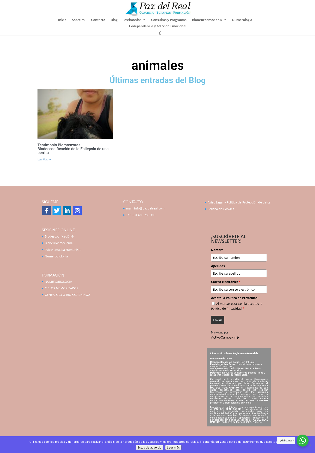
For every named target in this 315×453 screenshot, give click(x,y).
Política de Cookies (221, 209)
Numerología (242, 20)
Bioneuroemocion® (207, 20)
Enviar (217, 320)
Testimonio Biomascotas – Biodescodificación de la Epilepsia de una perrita (73, 149)
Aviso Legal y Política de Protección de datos (239, 202)
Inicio (62, 20)
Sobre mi (79, 20)
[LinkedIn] (67, 210)
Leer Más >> (44, 159)
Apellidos (218, 266)
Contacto (98, 20)
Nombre (217, 250)
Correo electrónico (225, 282)
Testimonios (132, 20)
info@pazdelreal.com (149, 208)
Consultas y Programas (168, 20)
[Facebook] (46, 210)
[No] (310, 445)
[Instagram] (77, 210)
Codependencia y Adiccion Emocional (157, 26)
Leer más (173, 447)
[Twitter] (56, 210)
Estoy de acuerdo (149, 447)
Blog (114, 20)
